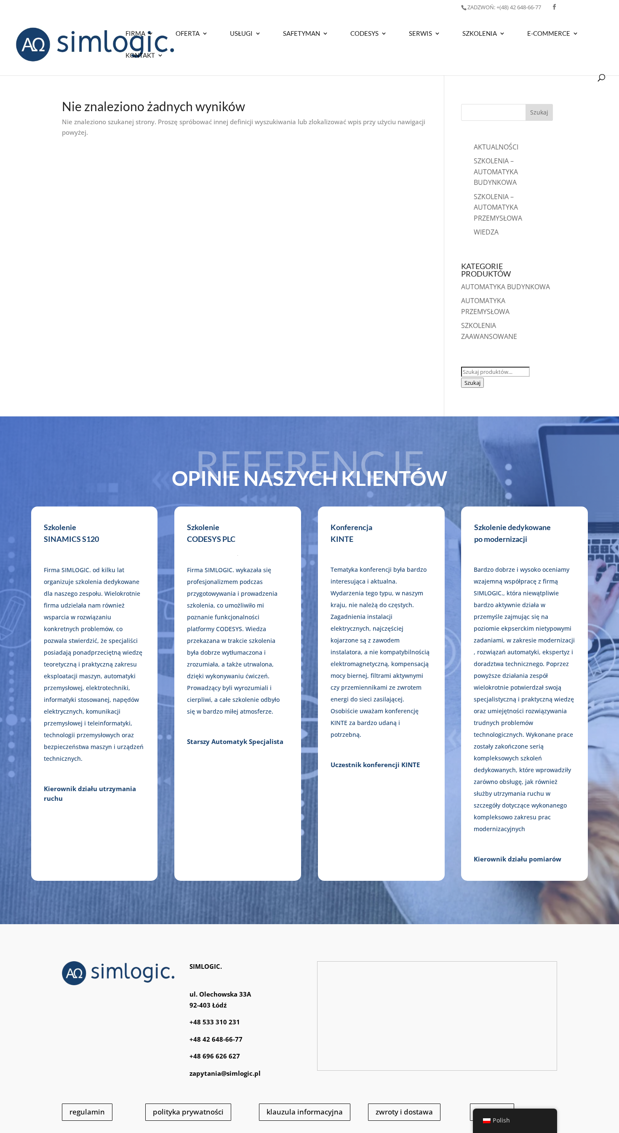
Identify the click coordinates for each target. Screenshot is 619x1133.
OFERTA (188, 33)
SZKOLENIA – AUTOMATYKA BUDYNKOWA (496, 171)
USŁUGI (241, 33)
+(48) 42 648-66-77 (504, 7)
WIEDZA (486, 232)
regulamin (87, 1112)
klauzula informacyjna (305, 1112)
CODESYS (364, 33)
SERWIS (420, 33)
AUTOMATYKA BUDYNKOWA (505, 286)
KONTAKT (140, 55)
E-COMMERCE (548, 33)
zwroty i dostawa (404, 1112)
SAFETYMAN (301, 33)
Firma (135, 33)
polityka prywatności (188, 1112)
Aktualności (496, 147)
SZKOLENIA (479, 33)
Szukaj (472, 383)
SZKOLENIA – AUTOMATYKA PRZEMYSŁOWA (498, 207)
